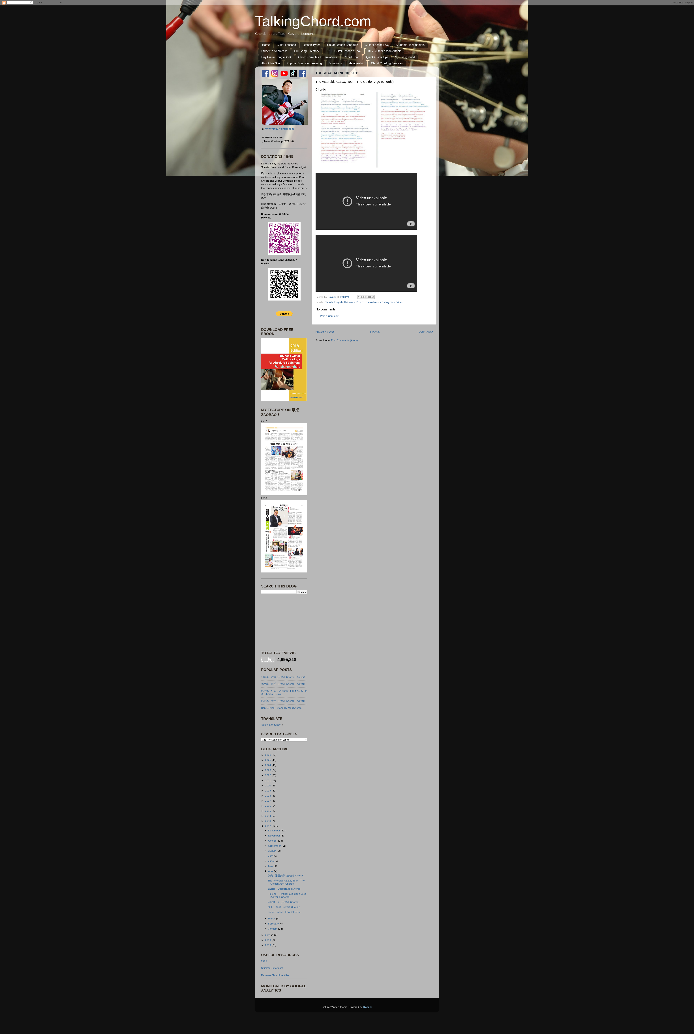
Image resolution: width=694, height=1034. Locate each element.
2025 (268, 760)
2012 (268, 826)
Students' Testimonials (410, 44)
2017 (268, 800)
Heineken (349, 302)
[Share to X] (366, 297)
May (271, 865)
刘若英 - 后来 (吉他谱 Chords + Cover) (283, 676)
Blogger (367, 1006)
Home (266, 44)
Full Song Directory (306, 51)
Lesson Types (311, 44)
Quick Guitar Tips (377, 57)
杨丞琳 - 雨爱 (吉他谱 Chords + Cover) (283, 683)
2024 (268, 765)
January (273, 928)
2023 (268, 770)
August (272, 850)
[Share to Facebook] (369, 297)
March (272, 918)
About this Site (270, 63)
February (273, 923)
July (270, 855)
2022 (268, 775)
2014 (268, 815)
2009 (268, 945)
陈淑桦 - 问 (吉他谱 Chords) (283, 901)
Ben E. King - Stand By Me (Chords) (281, 707)
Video (400, 302)
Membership (356, 63)
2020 (268, 785)
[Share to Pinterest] (373, 297)
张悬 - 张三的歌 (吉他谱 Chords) (286, 875)
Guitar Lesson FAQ (377, 44)
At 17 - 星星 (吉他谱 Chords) (284, 907)
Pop (358, 302)
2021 (268, 780)
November (274, 835)
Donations (335, 63)
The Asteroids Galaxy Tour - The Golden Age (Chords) (286, 882)
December (274, 830)
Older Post (424, 332)
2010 (268, 940)
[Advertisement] (283, 622)
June (271, 860)
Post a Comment (329, 315)
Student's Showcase (274, 51)
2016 (268, 805)
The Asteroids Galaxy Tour (380, 302)
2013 (268, 821)
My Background (405, 57)
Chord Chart (351, 57)
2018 (268, 795)
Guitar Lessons (286, 44)
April (271, 871)
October (273, 840)
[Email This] (359, 297)
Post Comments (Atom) (344, 340)
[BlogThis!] (362, 297)
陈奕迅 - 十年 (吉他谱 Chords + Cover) (283, 700)
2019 (268, 790)
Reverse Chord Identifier (275, 975)
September (275, 845)
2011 (268, 935)
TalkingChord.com (313, 21)
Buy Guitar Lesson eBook (384, 51)
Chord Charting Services (387, 63)
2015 (268, 810)
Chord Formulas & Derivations (317, 57)
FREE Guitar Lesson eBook (343, 51)
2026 (268, 755)
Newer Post (324, 332)
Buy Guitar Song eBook (276, 57)
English (338, 302)
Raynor (332, 296)
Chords (329, 302)
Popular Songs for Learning (304, 63)
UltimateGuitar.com (272, 967)
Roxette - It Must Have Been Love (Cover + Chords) (287, 895)
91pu (264, 960)
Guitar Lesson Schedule (342, 44)
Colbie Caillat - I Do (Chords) (284, 912)
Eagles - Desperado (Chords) (284, 888)
